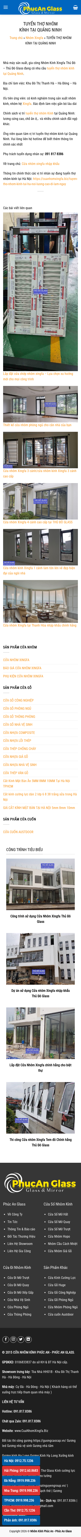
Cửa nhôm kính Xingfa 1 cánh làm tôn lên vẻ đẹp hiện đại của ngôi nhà (39, 570)
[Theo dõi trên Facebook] (5, 1339)
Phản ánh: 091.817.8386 (20, 1520)
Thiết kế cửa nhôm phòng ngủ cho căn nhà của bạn (37, 425)
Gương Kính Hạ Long (44, 1456)
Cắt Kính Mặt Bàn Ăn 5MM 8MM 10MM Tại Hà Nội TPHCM (36, 783)
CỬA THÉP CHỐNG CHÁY (19, 749)
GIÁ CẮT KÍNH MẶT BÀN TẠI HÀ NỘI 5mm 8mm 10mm (39, 808)
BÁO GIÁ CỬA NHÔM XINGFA (22, 668)
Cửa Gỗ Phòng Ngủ (60, 1300)
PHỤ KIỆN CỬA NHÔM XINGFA (23, 676)
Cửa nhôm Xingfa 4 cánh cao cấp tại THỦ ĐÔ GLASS (37, 522)
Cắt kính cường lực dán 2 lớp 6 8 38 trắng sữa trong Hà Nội (40, 797)
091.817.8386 (23, 1411)
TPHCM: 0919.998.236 (19, 1500)
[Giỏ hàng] (75, 7)
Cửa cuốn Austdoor (61, 1314)
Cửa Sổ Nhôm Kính (58, 1204)
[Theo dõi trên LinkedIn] (28, 1339)
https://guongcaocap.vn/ (49, 1441)
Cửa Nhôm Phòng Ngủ (63, 1307)
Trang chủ (16, 38)
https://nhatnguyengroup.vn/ (47, 1486)
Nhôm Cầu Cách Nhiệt (62, 1244)
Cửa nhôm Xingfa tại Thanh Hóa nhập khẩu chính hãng (39, 625)
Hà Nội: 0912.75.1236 (18, 1461)
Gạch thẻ (45, 1491)
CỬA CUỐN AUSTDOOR (18, 832)
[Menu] (5, 7)
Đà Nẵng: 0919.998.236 (20, 1481)
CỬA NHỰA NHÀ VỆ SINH (20, 765)
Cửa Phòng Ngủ (17, 1307)
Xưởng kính (66, 1456)
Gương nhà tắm (43, 1446)
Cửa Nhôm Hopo (59, 1236)
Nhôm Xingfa (34, 38)
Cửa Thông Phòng (19, 1314)
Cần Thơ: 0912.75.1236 (19, 1510)
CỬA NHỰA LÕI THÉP (17, 741)
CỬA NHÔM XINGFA (16, 660)
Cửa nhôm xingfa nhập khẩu (40, 164)
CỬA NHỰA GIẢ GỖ (15, 757)
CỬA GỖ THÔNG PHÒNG (19, 717)
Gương (57, 1491)
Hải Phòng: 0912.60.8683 (21, 1471)
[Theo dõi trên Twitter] (20, 1339)
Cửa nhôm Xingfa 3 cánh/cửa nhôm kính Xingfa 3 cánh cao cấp (39, 473)
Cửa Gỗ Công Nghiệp (62, 1293)
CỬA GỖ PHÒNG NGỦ (17, 709)
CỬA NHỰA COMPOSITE (19, 733)
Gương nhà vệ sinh (19, 1446)
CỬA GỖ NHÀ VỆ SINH (17, 725)
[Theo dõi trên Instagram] (13, 1339)
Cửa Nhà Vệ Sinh (18, 1300)
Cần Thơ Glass (44, 1471)
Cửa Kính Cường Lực (62, 1278)
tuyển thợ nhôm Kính (39, 113)
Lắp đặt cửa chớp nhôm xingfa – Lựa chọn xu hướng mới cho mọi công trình (38, 376)
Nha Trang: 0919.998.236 (21, 1491)
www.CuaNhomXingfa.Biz (31, 1431)
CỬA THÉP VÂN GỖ (15, 773)
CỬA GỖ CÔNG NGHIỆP (18, 700)
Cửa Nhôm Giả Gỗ (60, 1251)
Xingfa (27, 104)
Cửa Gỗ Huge (57, 1285)
